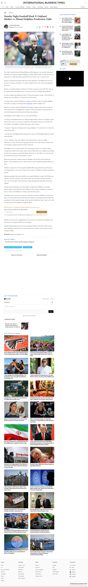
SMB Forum (20, 569)
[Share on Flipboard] (45, 27)
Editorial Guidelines (42, 255)
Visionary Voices (21, 565)
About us (37, 565)
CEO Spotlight (21, 576)
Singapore (55, 569)
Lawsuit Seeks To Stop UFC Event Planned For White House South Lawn (67, 53)
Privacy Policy (44, 214)
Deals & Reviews (54, 7)
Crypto (34, 7)
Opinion (46, 7)
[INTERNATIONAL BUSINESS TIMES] (44, 3)
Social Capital (21, 567)
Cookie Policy (38, 573)
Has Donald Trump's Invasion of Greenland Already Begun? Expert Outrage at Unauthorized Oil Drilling (41, 553)
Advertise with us (38, 576)
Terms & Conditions (39, 569)
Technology (40, 7)
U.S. (3, 7)
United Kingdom (56, 571)
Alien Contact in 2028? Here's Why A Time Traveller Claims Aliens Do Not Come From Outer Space (15, 488)
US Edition (83, 7)
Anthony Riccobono (15, 25)
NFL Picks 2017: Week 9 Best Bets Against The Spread (19, 242)
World (7, 7)
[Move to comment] (53, 27)
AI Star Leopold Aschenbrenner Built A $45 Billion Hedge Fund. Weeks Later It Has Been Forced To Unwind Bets (42, 488)
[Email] (50, 27)
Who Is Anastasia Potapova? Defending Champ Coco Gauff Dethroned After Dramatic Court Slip (42, 420)
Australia (54, 565)
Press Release (21, 573)
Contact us (37, 567)
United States (55, 573)
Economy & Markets (20, 7)
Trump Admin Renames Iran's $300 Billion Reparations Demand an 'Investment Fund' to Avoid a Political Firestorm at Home (42, 443)
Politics (11, 7)
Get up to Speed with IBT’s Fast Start (72, 60)
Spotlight (20, 571)
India (54, 567)
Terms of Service (36, 214)
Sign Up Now (73, 64)
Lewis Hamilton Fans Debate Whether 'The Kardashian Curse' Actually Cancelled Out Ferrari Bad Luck (15, 377)
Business (28, 7)
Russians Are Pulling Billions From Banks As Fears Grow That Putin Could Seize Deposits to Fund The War (16, 466)
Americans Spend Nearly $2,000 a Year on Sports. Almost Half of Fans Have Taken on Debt (41, 354)
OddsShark (29, 103)
